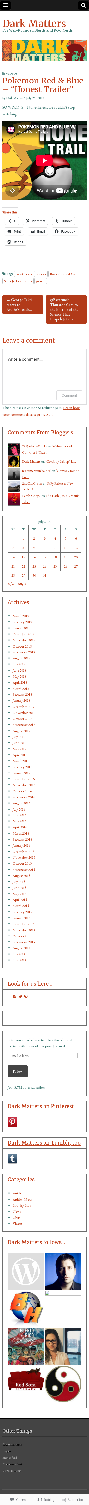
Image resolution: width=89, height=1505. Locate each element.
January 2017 (21, 773)
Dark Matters (34, 23)
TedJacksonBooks (34, 446)
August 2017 (21, 730)
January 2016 (21, 845)
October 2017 (22, 718)
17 (44, 557)
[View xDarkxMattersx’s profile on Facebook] (15, 997)
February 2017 (22, 766)
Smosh (28, 281)
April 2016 (20, 827)
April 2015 (20, 899)
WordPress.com (11, 1470)
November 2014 (24, 930)
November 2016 (24, 784)
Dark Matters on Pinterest (41, 1106)
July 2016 (19, 809)
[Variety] (63, 1309)
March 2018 (21, 688)
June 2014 (19, 960)
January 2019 (21, 628)
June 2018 (19, 670)
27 (76, 566)
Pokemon (41, 274)
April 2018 (20, 682)
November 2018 (24, 640)
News (17, 1211)
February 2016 (22, 839)
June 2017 (19, 742)
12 (65, 547)
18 (55, 557)
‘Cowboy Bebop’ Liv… (61, 461)
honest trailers (24, 274)
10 (44, 547)
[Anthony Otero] (26, 1346)
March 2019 (21, 615)
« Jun (11, 583)
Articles (18, 1193)
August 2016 (21, 803)
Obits (16, 1217)
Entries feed (9, 1457)
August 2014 (21, 947)
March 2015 (21, 905)
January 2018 (21, 700)
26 (65, 566)
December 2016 (24, 778)
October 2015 (22, 863)
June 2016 (19, 815)
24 (44, 566)
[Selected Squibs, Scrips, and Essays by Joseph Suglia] (63, 1271)
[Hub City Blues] (63, 1384)
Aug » (22, 583)
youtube (40, 281)
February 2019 (22, 621)
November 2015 (24, 857)
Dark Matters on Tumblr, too (44, 1143)
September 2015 (24, 869)
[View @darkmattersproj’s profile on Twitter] (20, 997)
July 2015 (19, 881)
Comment (69, 395)
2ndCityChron (32, 483)
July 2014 (19, 954)
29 (23, 575)
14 (13, 557)
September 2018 (24, 652)
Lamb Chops (31, 495)
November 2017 (24, 712)
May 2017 (19, 748)
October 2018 (22, 646)
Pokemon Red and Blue (62, 274)
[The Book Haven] (26, 1271)
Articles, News (23, 1199)
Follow (17, 1071)
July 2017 (19, 736)
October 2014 (22, 936)
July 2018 (19, 664)
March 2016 (21, 833)
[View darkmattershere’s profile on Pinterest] (26, 997)
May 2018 (19, 676)
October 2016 (22, 791)
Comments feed (12, 1464)
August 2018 (21, 658)
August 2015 (21, 875)
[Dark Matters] (44, 50)
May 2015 (19, 893)
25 (55, 566)
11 (55, 547)
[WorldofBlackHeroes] (26, 1309)
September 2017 (24, 724)
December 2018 (24, 634)
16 (34, 557)
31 (44, 575)
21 (13, 566)
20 (76, 557)
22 (23, 566)
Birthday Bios (22, 1205)
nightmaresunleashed (36, 470)
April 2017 (20, 754)
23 (34, 566)
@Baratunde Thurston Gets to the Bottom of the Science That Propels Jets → (64, 309)
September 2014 (24, 941)
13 (76, 547)
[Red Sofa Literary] (26, 1384)
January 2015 (21, 917)
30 (34, 575)
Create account (11, 1444)
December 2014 (24, 923)
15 (23, 557)
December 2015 (24, 851)
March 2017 (21, 760)
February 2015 (22, 911)
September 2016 (24, 797)
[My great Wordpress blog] (63, 1346)
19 (65, 557)
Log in (6, 1451)
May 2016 (19, 821)
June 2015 (19, 887)
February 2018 (22, 694)
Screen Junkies (12, 281)
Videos (11, 73)
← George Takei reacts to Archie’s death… (19, 304)
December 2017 (24, 706)
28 (13, 575)
